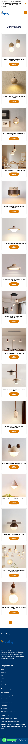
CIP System (4, 708)
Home (2, 669)
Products (3, 672)
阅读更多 (14, 64)
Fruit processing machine (8, 695)
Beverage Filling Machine (8, 711)
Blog (2, 675)
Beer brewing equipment (7, 699)
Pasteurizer (4, 705)
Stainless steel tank (6, 702)
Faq (2, 682)
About (2, 678)
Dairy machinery (5, 692)
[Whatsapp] (4, 740)
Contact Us (4, 685)
